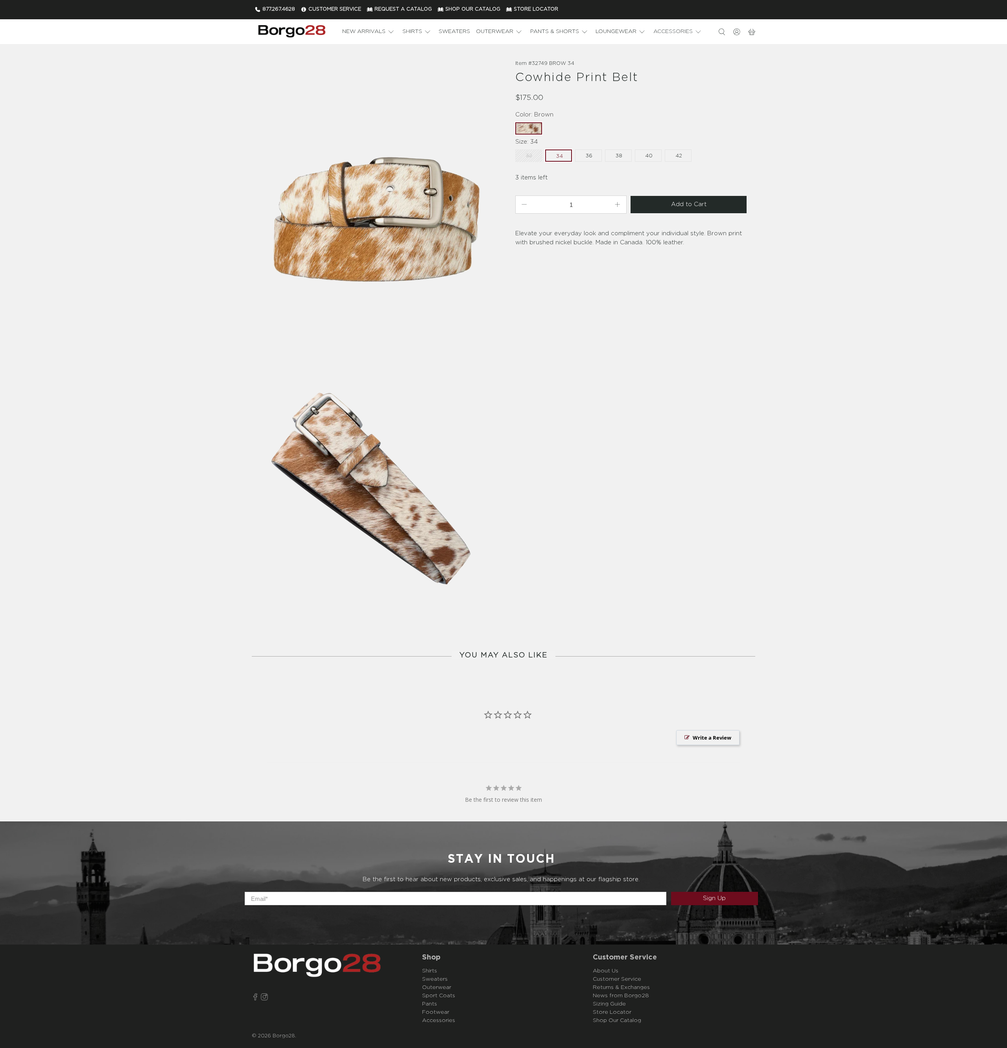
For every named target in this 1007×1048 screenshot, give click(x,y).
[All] (376, 485)
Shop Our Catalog (617, 1020)
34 (559, 156)
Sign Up (714, 898)
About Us (605, 971)
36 (589, 156)
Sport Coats (438, 995)
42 (678, 156)
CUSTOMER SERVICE (334, 9)
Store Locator (612, 1012)
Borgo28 (284, 1036)
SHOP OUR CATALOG (472, 9)
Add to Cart (688, 204)
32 (529, 156)
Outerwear (494, 31)
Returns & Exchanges (621, 987)
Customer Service (617, 979)
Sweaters (454, 31)
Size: (526, 141)
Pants (429, 1004)
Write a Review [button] (712, 737)
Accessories (673, 31)
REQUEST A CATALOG (403, 9)
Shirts (412, 31)
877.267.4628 (278, 9)
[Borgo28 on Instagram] (264, 998)
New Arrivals (363, 31)
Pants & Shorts (554, 31)
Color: (534, 114)
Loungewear (616, 31)
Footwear (435, 1012)
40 (649, 156)
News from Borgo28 (621, 995)
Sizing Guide (609, 1004)
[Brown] (376, 199)
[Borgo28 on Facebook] (255, 998)
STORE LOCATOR (536, 9)
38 (619, 156)
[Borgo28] (291, 31)
